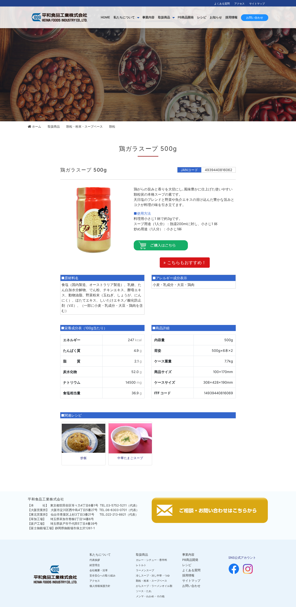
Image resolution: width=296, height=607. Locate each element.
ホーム (36, 126)
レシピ (201, 17)
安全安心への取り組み (102, 575)
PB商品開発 (186, 17)
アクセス (239, 3)
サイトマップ (257, 3)
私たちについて (124, 17)
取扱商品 (164, 17)
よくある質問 (222, 3)
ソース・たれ (143, 591)
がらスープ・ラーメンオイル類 (154, 586)
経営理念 (94, 565)
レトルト (141, 565)
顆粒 (112, 126)
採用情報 (231, 17)
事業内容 (148, 17)
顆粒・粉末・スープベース (84, 126)
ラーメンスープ (145, 570)
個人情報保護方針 (99, 586)
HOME (105, 17)
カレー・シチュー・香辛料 (151, 560)
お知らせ (216, 17)
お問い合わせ (254, 17)
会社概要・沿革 (98, 570)
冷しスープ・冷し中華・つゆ (153, 575)
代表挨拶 (94, 560)
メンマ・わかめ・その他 (150, 596)
